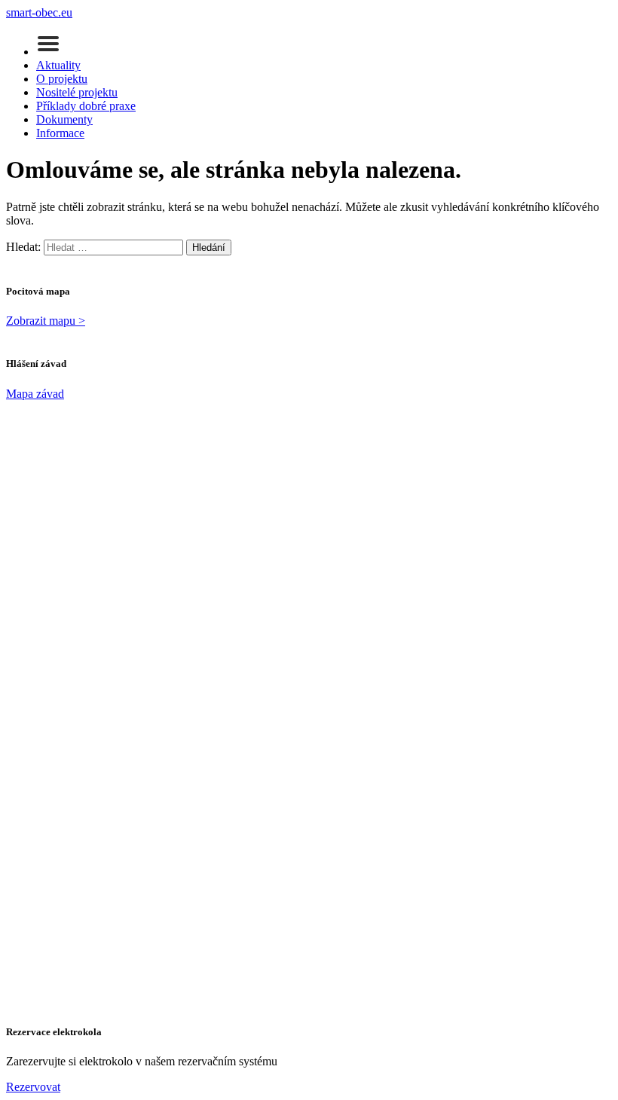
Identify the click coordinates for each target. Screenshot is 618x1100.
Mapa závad (35, 393)
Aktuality (58, 65)
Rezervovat (33, 1086)
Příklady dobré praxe (86, 105)
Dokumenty (64, 119)
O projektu (61, 78)
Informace (60, 133)
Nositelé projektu (77, 92)
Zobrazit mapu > (45, 320)
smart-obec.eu (39, 12)
